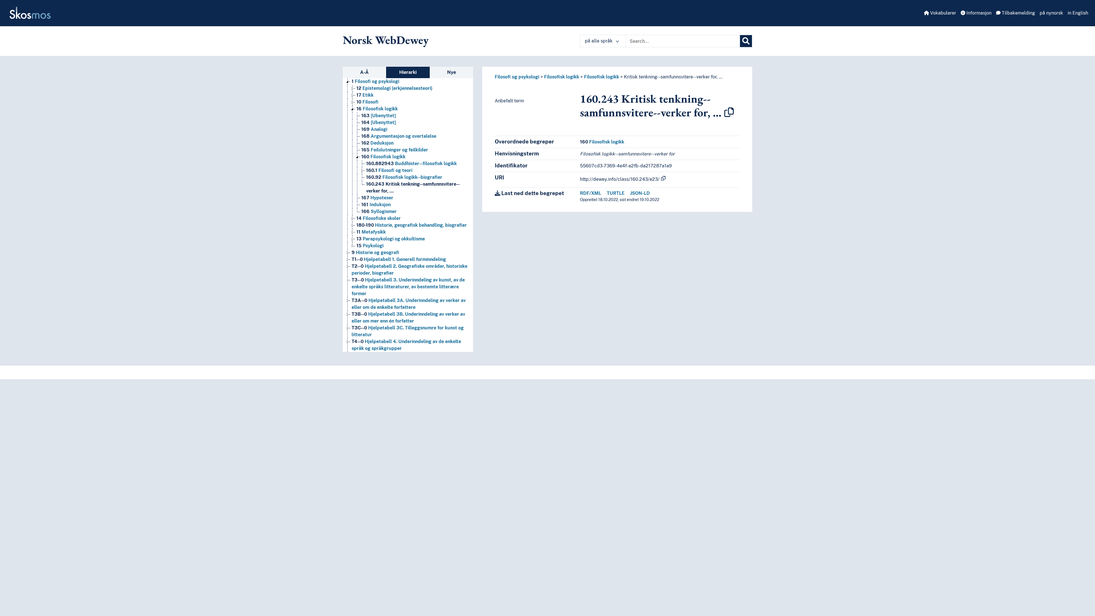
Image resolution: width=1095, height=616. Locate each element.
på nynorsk (1051, 13)
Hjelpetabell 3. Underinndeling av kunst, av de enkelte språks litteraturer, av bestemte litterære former (408, 286)
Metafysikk (371, 232)
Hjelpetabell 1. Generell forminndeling (399, 259)
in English (1078, 13)
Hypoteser (377, 197)
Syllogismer (379, 211)
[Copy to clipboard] (729, 112)
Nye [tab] (451, 72)
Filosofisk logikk (377, 109)
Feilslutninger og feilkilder (394, 150)
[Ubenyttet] (378, 115)
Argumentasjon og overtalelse (398, 136)
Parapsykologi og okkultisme (390, 239)
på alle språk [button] (599, 41)
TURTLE (615, 193)
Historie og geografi (375, 252)
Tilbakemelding (1018, 13)
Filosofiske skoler (378, 218)
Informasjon (978, 13)
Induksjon (376, 204)
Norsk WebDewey (386, 40)
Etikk (365, 95)
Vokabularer (942, 13)
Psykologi (370, 245)
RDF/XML (590, 193)
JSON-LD (640, 193)
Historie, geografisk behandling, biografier (411, 225)
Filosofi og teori (389, 170)
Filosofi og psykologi (375, 81)
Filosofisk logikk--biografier (404, 177)
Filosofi (367, 102)
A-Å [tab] (364, 72)
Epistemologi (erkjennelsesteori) (394, 88)
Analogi (374, 129)
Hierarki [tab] (408, 72)
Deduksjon (377, 143)
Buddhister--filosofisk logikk (411, 163)
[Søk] (746, 41)
